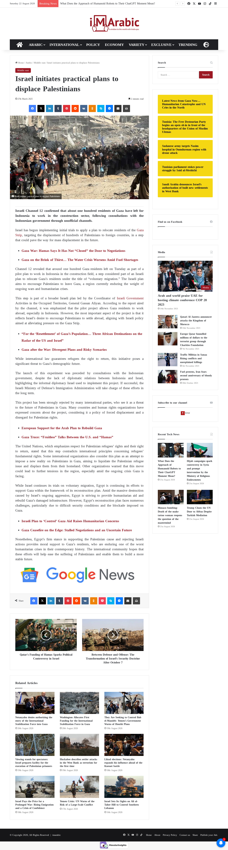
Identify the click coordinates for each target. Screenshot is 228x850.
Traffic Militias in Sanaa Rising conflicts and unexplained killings (193, 358)
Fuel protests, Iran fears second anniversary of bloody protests (196, 375)
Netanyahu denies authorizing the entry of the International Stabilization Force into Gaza (33, 721)
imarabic (56, 835)
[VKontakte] (83, 108)
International (64, 44)
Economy (114, 44)
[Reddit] (75, 108)
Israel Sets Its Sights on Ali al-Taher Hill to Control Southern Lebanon (121, 805)
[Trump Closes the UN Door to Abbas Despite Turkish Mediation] (200, 497)
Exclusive (161, 44)
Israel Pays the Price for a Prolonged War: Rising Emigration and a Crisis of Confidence (34, 805)
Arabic (36, 44)
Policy (93, 44)
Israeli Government (129, 298)
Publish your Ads (208, 835)
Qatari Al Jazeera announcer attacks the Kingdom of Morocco (196, 320)
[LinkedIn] (49, 108)
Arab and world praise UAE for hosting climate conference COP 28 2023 (182, 300)
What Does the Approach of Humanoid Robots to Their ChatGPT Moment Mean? (169, 468)
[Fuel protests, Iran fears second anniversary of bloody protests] (167, 376)
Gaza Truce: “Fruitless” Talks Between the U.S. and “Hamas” (67, 437)
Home (20, 62)
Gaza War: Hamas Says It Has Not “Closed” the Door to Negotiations (73, 251)
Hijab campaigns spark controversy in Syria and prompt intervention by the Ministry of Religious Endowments (199, 470)
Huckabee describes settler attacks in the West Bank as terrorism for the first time (78, 763)
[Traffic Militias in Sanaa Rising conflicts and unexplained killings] (167, 359)
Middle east (39, 62)
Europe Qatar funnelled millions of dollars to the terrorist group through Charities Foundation (193, 340)
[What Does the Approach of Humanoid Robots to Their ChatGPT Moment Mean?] (171, 450)
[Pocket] (102, 600)
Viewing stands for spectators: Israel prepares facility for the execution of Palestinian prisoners (33, 763)
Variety (136, 44)
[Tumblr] (58, 108)
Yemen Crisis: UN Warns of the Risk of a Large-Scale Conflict (77, 803)
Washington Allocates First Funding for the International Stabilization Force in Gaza (76, 721)
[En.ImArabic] (114, 23)
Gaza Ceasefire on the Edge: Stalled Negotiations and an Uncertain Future (77, 530)
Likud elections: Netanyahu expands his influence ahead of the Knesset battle (123, 763)
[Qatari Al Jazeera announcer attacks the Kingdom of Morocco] (167, 321)
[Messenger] (109, 108)
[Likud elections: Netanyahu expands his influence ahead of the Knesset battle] (124, 745)
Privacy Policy (170, 835)
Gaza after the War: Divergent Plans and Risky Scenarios (64, 349)
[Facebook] (32, 108)
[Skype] (100, 108)
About (157, 835)
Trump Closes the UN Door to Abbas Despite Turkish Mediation (199, 511)
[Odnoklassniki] (92, 108)
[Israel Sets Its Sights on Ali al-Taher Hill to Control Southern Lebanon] (124, 787)
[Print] (126, 108)
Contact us (185, 835)
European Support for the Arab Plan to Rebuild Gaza (62, 428)
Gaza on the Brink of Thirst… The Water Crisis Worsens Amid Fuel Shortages (80, 260)
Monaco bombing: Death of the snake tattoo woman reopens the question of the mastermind (170, 515)
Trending (187, 44)
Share (195, 835)
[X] (41, 108)
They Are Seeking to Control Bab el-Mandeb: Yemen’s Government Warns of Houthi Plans (122, 721)
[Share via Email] (117, 108)
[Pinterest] (66, 108)
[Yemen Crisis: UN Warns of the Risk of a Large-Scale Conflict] (79, 787)
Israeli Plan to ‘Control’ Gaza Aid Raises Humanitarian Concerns (70, 521)
